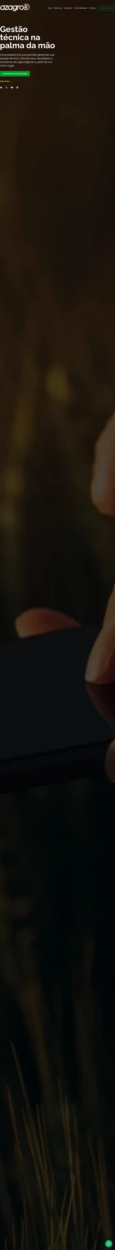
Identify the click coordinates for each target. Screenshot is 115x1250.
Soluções (68, 8)
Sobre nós (58, 8)
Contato (92, 8)
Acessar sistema (106, 8)
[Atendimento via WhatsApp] (108, 1243)
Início (50, 8)
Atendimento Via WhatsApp (15, 74)
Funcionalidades (80, 8)
